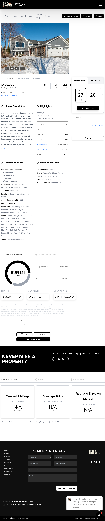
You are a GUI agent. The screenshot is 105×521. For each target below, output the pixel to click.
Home (6, 450)
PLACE (32, 501)
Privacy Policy (78, 518)
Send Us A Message (66, 488)
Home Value (8, 468)
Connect (7, 474)
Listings (7, 453)
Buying (7, 456)
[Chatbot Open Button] (99, 515)
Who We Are (8, 471)
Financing (8, 462)
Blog (6, 465)
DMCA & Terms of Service (92, 518)
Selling (7, 459)
